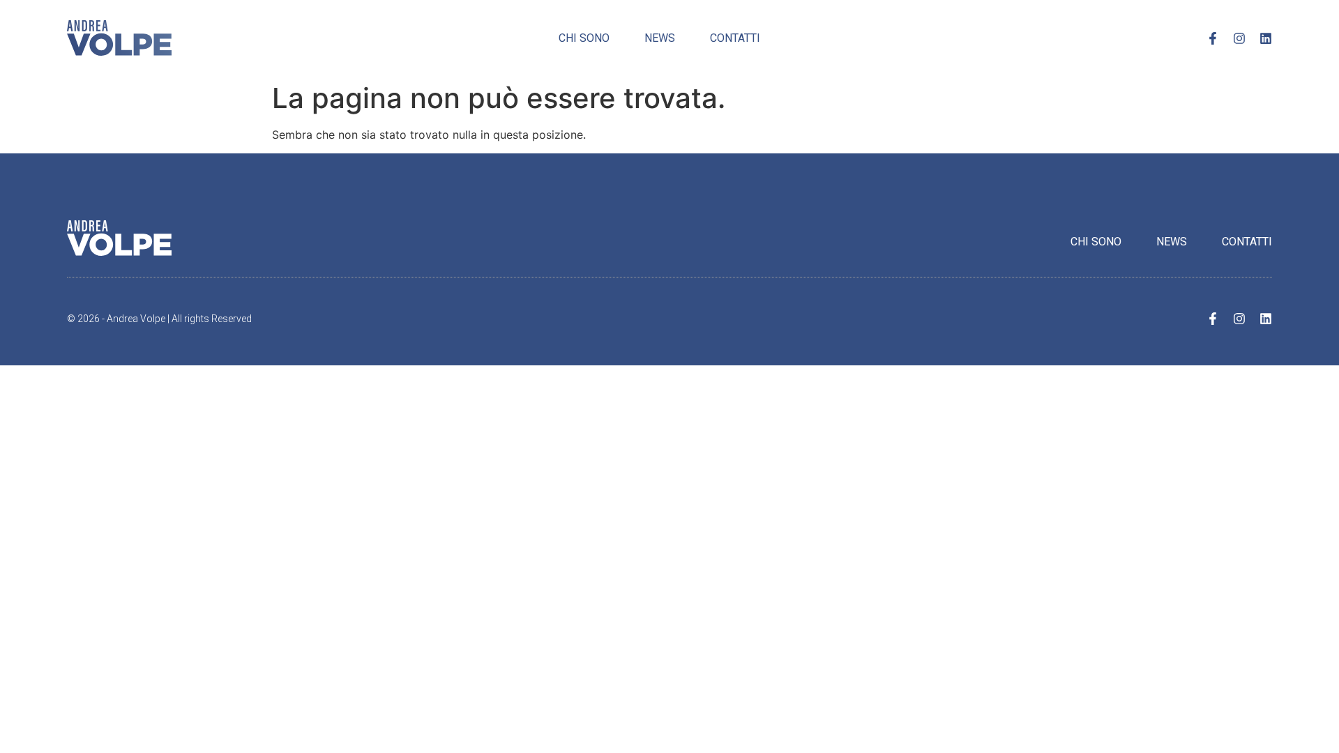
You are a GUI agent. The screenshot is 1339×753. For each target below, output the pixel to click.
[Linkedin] (1265, 38)
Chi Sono (584, 38)
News (659, 38)
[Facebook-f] (1212, 38)
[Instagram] (1239, 38)
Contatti (735, 38)
